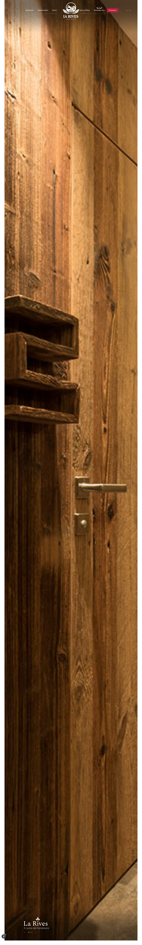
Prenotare (112, 10)
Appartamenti (43, 10)
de (130, 10)
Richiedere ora (99, 10)
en (127, 10)
